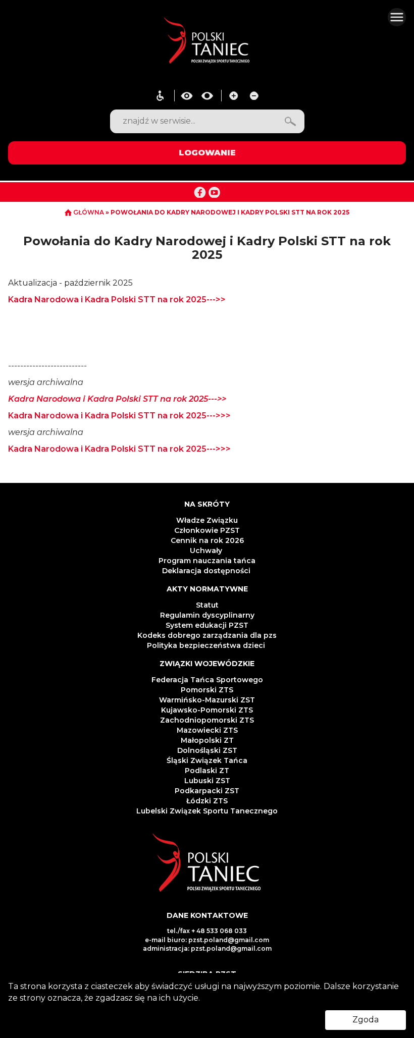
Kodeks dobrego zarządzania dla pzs (207, 635)
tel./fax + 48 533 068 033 (207, 931)
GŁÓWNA (89, 212)
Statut (207, 605)
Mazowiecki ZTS (207, 730)
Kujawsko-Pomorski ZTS (207, 710)
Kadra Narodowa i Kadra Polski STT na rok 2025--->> (117, 299)
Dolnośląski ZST (207, 750)
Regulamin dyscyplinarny (207, 615)
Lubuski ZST (207, 780)
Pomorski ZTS (207, 689)
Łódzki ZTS (207, 800)
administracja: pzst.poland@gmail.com (207, 948)
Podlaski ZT (207, 770)
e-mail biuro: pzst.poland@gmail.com (207, 940)
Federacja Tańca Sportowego (207, 679)
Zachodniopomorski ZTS (207, 720)
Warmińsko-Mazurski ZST (207, 699)
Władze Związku (207, 520)
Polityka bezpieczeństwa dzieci (207, 645)
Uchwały (207, 550)
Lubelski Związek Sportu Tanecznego (207, 810)
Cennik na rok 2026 (207, 540)
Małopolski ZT (207, 740)
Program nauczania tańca (207, 560)
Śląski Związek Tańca (207, 760)
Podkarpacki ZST (207, 790)
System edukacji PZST (207, 625)
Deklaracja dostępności (207, 570)
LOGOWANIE (207, 152)
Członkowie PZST (207, 530)
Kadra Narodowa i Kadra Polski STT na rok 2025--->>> (119, 415)
